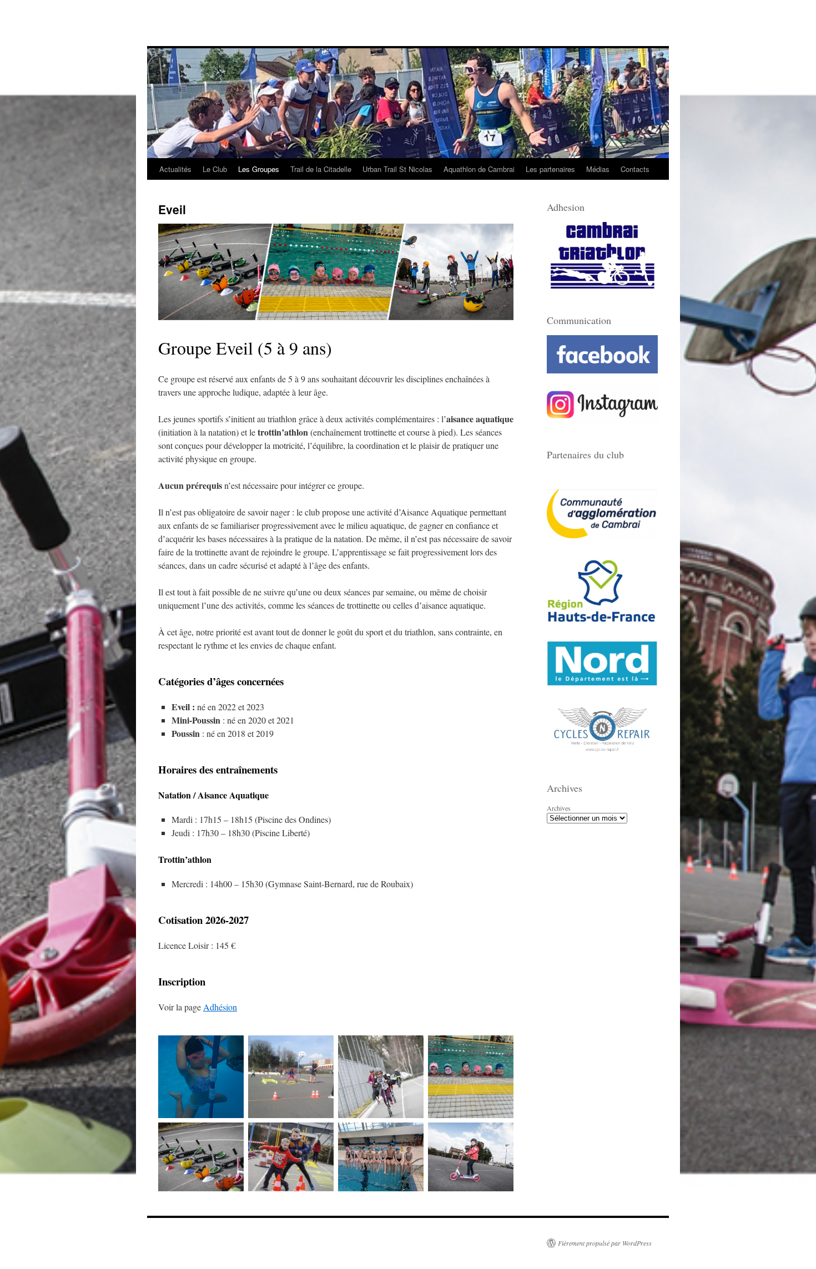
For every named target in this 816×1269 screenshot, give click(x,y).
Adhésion (220, 1007)
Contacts (635, 169)
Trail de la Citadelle (320, 169)
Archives (559, 807)
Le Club (215, 169)
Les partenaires (550, 169)
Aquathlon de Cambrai (479, 169)
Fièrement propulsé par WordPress (605, 1242)
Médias (598, 169)
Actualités (175, 169)
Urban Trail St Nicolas (397, 169)
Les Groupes (258, 169)
